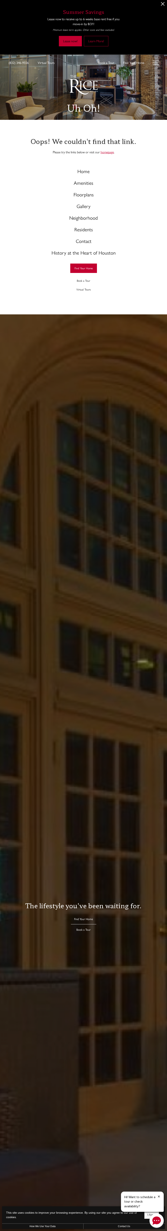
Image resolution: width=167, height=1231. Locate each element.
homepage (107, 152)
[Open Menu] (156, 63)
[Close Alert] (162, 5)
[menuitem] (83, 171)
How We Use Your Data (43, 1226)
